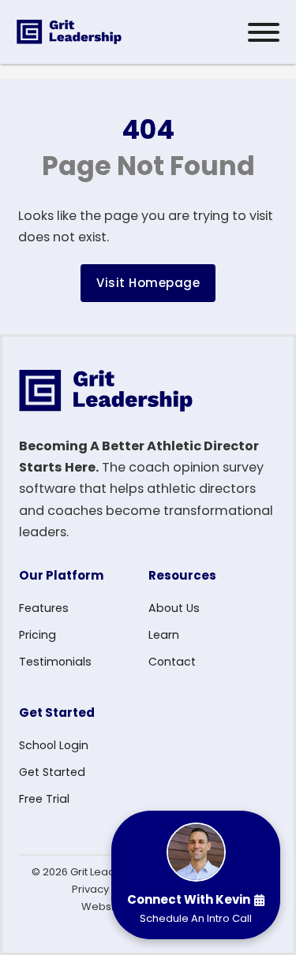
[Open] (263, 32)
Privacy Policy (106, 889)
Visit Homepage (148, 282)
